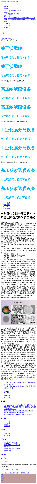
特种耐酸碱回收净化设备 (12, 448)
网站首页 (7, 6)
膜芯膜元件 (7, 447)
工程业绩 (3, 454)
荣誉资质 (7, 426)
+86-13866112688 (6, 461)
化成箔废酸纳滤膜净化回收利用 (14, 412)
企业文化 (7, 422)
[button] (4, 38)
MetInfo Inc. (26, 473)
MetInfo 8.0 (11, 473)
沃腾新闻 (7, 395)
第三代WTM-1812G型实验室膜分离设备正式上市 (19, 405)
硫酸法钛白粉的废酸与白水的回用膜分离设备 (18, 411)
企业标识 (7, 424)
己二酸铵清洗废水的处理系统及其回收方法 (18, 414)
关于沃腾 (3, 418)
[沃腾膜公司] (18, 2)
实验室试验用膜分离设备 (12, 445)
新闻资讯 (7, 207)
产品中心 (3, 439)
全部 (5, 14)
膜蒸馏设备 (7, 450)
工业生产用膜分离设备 (11, 443)
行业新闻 (7, 208)
